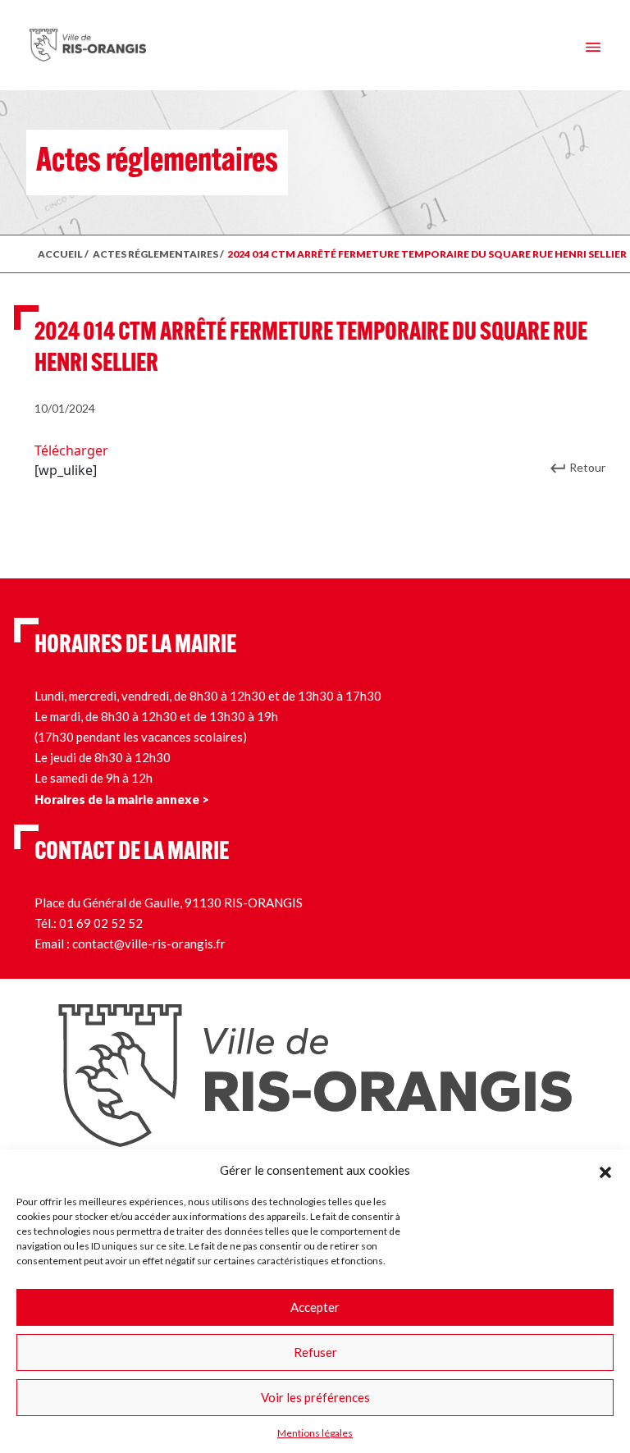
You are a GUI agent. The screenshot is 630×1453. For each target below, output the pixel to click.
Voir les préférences (315, 1397)
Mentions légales (315, 1433)
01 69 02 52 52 (101, 923)
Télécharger (71, 450)
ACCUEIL (60, 254)
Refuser (315, 1352)
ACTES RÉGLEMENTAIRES (155, 254)
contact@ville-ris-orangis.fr (149, 943)
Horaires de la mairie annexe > (121, 799)
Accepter (315, 1307)
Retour (587, 467)
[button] (605, 1170)
